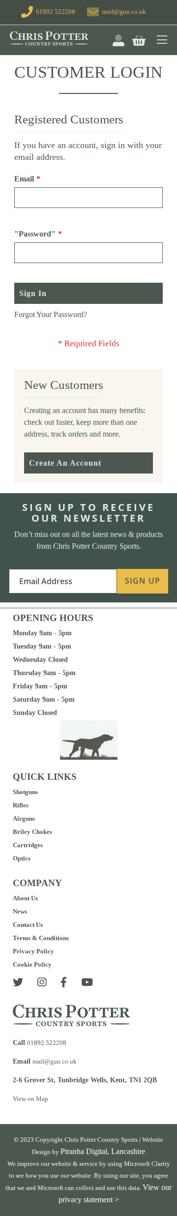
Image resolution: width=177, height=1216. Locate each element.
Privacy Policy (33, 951)
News (20, 911)
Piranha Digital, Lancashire (102, 1151)
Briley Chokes (32, 831)
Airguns (24, 818)
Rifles (21, 805)
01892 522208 (54, 11)
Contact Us (28, 924)
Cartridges (28, 845)
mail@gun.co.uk (124, 11)
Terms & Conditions (41, 938)
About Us (25, 898)
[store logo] (60, 38)
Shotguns (25, 792)
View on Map (30, 1098)
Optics (21, 858)
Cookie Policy (32, 964)
